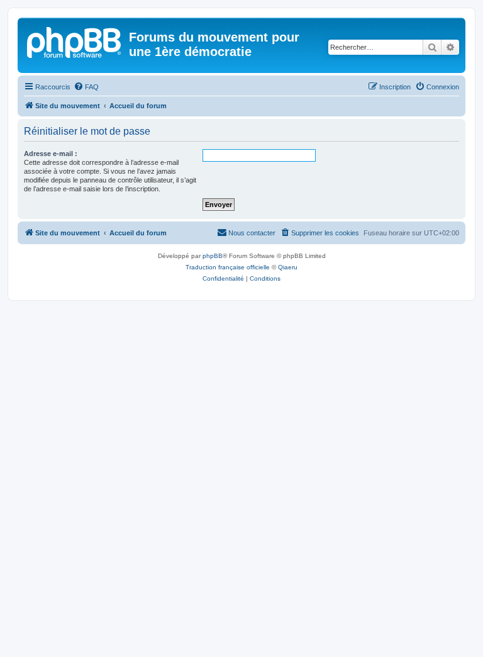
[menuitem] (86, 86)
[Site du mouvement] (75, 41)
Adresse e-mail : (50, 153)
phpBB (213, 255)
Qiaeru (287, 267)
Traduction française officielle (228, 267)
